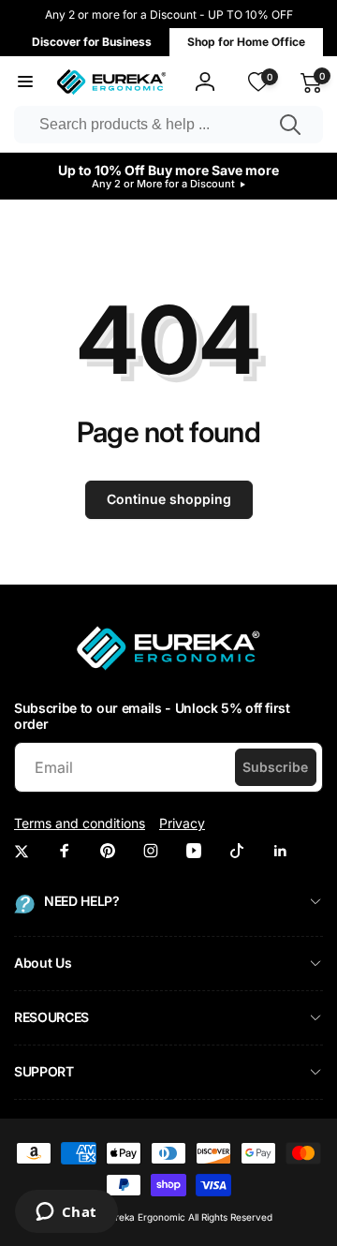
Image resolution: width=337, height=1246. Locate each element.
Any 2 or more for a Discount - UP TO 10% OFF (169, 14)
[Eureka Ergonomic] (168, 669)
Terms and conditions (79, 823)
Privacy (182, 823)
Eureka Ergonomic (144, 1217)
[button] (25, 81)
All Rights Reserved (230, 1217)
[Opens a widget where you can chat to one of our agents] (66, 1213)
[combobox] (168, 124)
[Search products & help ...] (290, 124)
